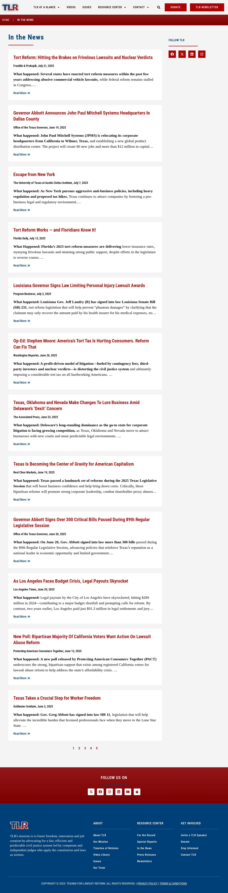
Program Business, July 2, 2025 (32, 294)
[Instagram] (201, 54)
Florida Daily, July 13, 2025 (29, 238)
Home (6, 20)
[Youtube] (128, 791)
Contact (139, 7)
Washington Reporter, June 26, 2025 (35, 355)
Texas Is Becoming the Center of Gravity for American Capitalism (73, 464)
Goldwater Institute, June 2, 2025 (33, 706)
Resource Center (110, 7)
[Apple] (137, 791)
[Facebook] (172, 54)
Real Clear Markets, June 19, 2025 (34, 472)
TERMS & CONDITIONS (173, 883)
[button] (158, 7)
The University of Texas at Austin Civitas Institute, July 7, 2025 (50, 183)
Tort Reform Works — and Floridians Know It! (54, 230)
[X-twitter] (182, 54)
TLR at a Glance (45, 7)
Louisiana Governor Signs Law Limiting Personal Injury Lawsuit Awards (79, 285)
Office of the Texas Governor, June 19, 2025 (39, 127)
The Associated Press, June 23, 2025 (35, 417)
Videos (71, 7)
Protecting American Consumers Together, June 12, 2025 (47, 651)
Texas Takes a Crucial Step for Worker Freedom (57, 698)
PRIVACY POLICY (147, 883)
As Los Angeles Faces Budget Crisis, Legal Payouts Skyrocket (70, 581)
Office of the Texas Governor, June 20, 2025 (39, 534)
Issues (86, 7)
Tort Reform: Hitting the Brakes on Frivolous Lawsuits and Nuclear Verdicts (83, 57)
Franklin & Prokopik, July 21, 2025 (33, 66)
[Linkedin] (192, 54)
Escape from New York (34, 174)
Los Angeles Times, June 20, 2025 (34, 589)
